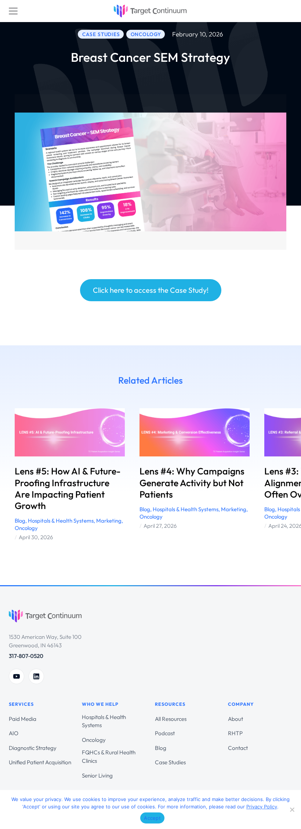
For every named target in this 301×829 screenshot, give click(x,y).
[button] (11, 474)
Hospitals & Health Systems (61, 520)
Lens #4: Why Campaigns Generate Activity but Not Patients (191, 482)
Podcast (165, 733)
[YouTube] (16, 676)
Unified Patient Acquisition (40, 762)
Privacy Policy (261, 807)
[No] (291, 809)
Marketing (109, 520)
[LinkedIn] (36, 676)
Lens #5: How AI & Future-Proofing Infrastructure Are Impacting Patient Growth (68, 488)
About (235, 718)
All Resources (170, 718)
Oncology (26, 527)
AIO (13, 733)
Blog (20, 520)
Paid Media (22, 718)
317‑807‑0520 (26, 655)
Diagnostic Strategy (33, 747)
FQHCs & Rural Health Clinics (108, 756)
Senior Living (97, 775)
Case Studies (170, 762)
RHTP (235, 733)
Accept (152, 818)
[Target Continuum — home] (45, 617)
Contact (238, 747)
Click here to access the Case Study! (150, 290)
